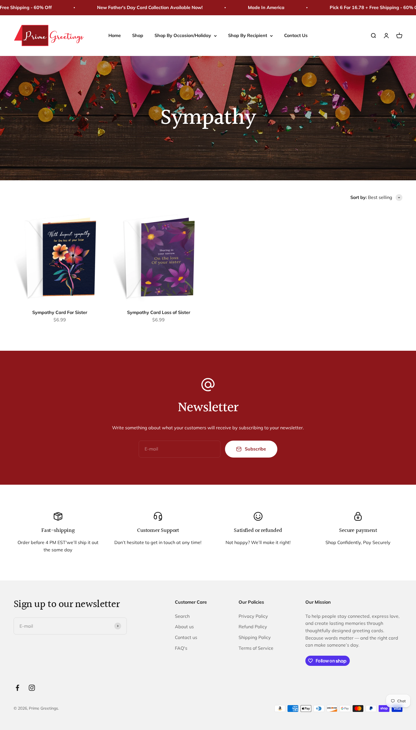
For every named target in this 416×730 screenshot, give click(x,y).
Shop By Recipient (247, 35)
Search (182, 616)
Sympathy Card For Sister (59, 312)
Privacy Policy (253, 616)
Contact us (186, 637)
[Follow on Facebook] (17, 688)
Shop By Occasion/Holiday (183, 35)
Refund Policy (253, 626)
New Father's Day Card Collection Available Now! (139, 7)
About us (184, 626)
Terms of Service (256, 648)
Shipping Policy (255, 637)
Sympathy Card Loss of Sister (158, 312)
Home (114, 35)
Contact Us (296, 35)
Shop (137, 35)
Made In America (255, 7)
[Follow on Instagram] (32, 688)
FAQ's (181, 648)
